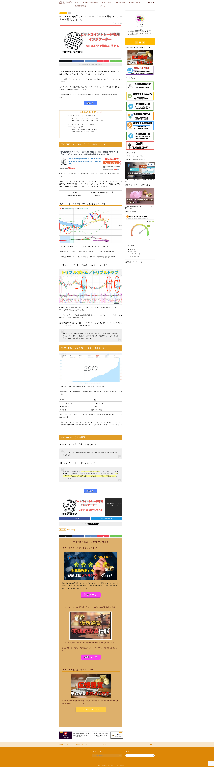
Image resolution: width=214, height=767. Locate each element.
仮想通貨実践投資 (80, 6)
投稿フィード (134, 251)
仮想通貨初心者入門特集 (90, 2)
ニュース (92, 6)
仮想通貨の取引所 (134, 2)
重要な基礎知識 (107, 2)
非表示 (99, 112)
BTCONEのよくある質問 (75, 127)
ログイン (132, 249)
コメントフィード (135, 254)
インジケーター (63, 13)
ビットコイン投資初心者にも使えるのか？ (85, 129)
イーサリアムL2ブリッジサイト (136, 156)
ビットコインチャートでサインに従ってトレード (87, 118)
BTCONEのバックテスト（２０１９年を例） (81, 124)
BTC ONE (63, 529)
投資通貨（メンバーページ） (134, 262)
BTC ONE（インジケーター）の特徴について (82, 116)
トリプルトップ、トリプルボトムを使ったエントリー (88, 120)
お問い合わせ (104, 6)
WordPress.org (134, 256)
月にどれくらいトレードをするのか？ (83, 131)
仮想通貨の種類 (120, 2)
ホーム (77, 2)
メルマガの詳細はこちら (90, 709)
